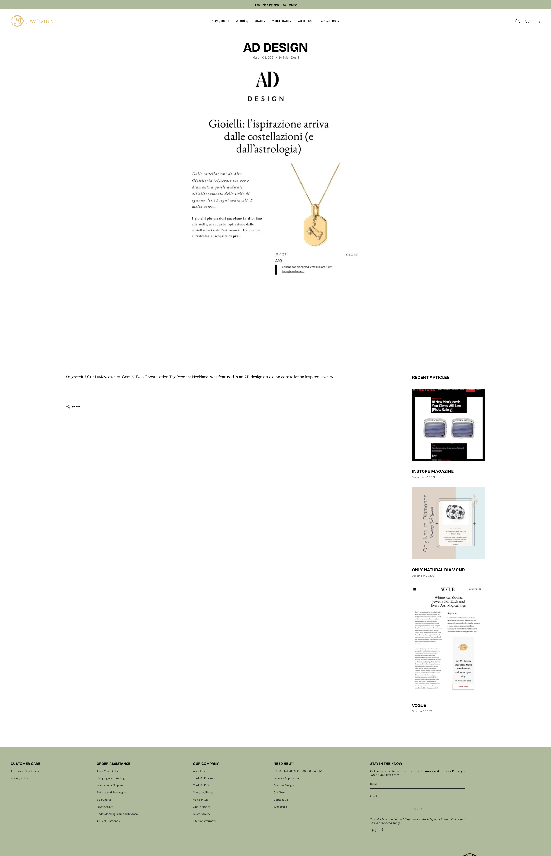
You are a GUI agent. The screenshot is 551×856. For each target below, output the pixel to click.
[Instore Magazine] (448, 425)
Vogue (419, 705)
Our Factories (201, 807)
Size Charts (104, 800)
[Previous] (13, 5)
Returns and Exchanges (111, 792)
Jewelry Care (105, 807)
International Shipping (110, 785)
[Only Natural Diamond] (448, 523)
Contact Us (281, 800)
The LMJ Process (204, 778)
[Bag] (538, 21)
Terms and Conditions (25, 771)
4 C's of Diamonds (108, 821)
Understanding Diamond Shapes (117, 814)
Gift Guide (280, 792)
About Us (199, 771)
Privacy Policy (20, 778)
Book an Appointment (288, 778)
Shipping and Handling (111, 778)
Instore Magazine (433, 471)
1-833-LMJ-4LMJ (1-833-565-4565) (298, 771)
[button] (220, 21)
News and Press (203, 792)
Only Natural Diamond (438, 569)
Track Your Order (107, 771)
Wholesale (280, 807)
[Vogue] (448, 640)
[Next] (538, 5)
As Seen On (200, 800)
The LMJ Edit (201, 785)
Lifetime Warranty (204, 821)
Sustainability (201, 814)
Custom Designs (284, 785)
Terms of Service (381, 823)
